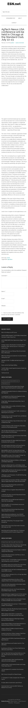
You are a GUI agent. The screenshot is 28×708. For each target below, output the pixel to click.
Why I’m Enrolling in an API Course (9, 332)
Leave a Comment (20, 42)
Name (3, 291)
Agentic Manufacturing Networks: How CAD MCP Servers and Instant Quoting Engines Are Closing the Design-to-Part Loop (13, 516)
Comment (4, 275)
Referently (10, 702)
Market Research (22, 701)
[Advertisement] (14, 102)
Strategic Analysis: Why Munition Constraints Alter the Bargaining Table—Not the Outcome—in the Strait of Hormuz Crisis (13, 346)
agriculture (9, 259)
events (8, 257)
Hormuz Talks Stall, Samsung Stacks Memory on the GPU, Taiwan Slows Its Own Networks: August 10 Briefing (13, 655)
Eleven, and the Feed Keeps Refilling (9, 365)
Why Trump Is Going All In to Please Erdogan (11, 674)
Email (3, 298)
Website (3, 305)
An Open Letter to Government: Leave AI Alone (11, 682)
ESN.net (14, 4)
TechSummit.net (5, 372)
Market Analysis (14, 701)
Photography (17, 702)
